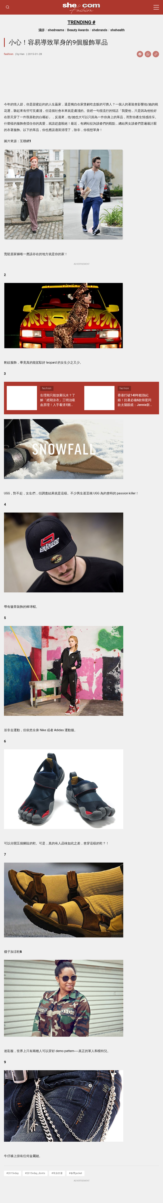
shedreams (56, 30)
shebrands (99, 30)
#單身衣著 (57, 1173)
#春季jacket (75, 1173)
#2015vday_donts (35, 1173)
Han (22, 54)
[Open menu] (156, 7)
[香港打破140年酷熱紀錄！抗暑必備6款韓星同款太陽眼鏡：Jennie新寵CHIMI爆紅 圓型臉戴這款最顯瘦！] (99, 398)
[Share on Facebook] (140, 54)
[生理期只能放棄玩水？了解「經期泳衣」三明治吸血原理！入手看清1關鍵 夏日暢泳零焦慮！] (22, 398)
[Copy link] (156, 54)
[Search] (7, 7)
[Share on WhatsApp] (148, 54)
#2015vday (12, 1173)
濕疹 (41, 30)
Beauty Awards (78, 30)
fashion (8, 54)
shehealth (117, 30)
